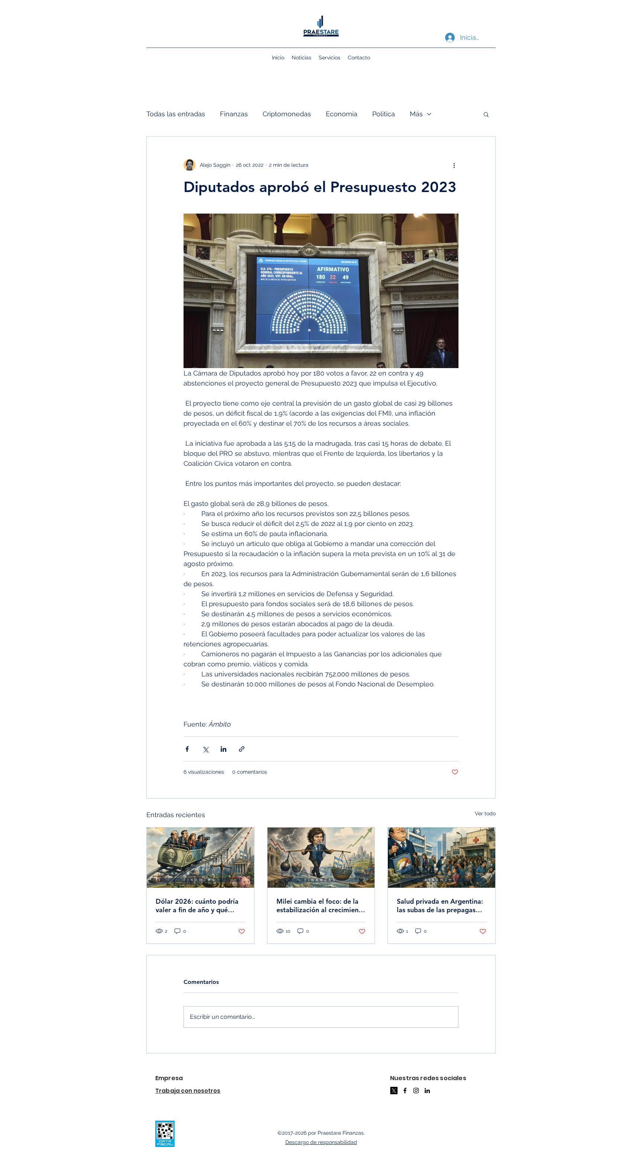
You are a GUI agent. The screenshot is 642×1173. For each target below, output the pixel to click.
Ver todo (485, 813)
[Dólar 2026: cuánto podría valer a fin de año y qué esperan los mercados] (200, 858)
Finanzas (234, 114)
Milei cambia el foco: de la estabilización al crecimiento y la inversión (320, 905)
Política (383, 114)
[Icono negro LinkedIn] (427, 1090)
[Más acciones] (454, 164)
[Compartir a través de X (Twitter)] (205, 749)
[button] (486, 114)
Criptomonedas (287, 114)
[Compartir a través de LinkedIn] (223, 749)
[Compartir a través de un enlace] (241, 749)
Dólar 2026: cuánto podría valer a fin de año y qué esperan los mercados (197, 905)
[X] (394, 1090)
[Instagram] (416, 1090)
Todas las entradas (175, 114)
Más (416, 114)
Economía (341, 114)
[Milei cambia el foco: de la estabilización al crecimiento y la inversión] (321, 858)
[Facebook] (405, 1090)
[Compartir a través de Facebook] (187, 749)
